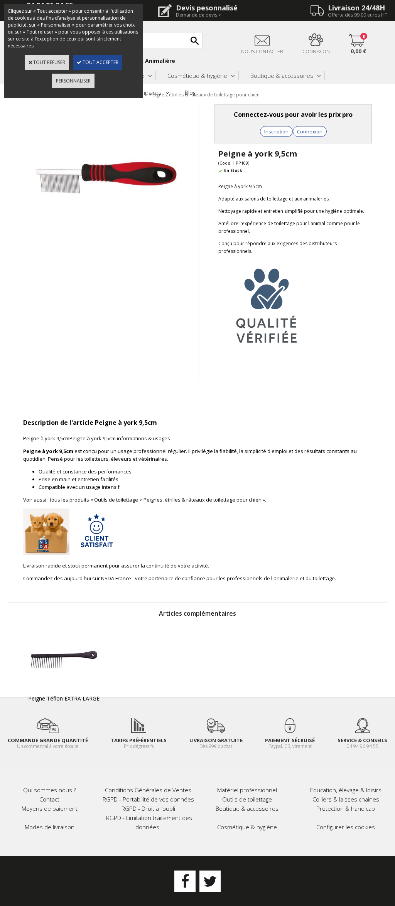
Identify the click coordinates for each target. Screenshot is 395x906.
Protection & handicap (345, 808)
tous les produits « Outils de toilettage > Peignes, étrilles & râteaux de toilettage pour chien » (157, 499)
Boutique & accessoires (281, 75)
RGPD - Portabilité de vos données (148, 799)
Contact (49, 799)
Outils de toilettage (247, 799)
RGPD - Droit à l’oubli (148, 808)
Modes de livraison (49, 827)
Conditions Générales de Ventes (148, 790)
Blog (190, 92)
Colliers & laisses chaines (345, 799)
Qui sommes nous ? (49, 790)
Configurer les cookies (345, 827)
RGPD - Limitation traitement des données (149, 822)
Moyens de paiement (50, 808)
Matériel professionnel (247, 790)
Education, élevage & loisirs (345, 790)
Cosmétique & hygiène (197, 75)
